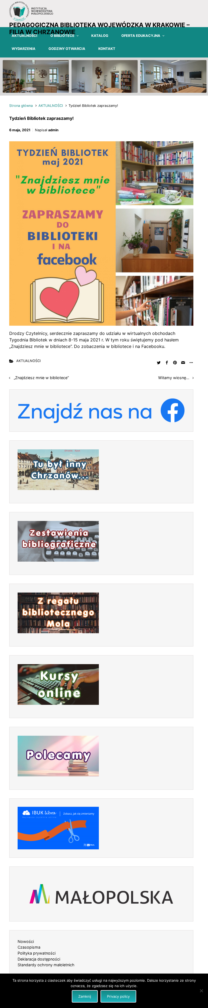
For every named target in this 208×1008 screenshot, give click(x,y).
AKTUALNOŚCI (50, 106)
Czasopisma (29, 947)
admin (53, 130)
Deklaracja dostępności (39, 959)
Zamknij (84, 996)
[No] (201, 990)
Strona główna (21, 106)
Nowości (26, 941)
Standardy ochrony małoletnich (46, 964)
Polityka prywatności (37, 953)
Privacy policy (118, 996)
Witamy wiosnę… (173, 377)
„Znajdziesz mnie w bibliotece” (41, 377)
